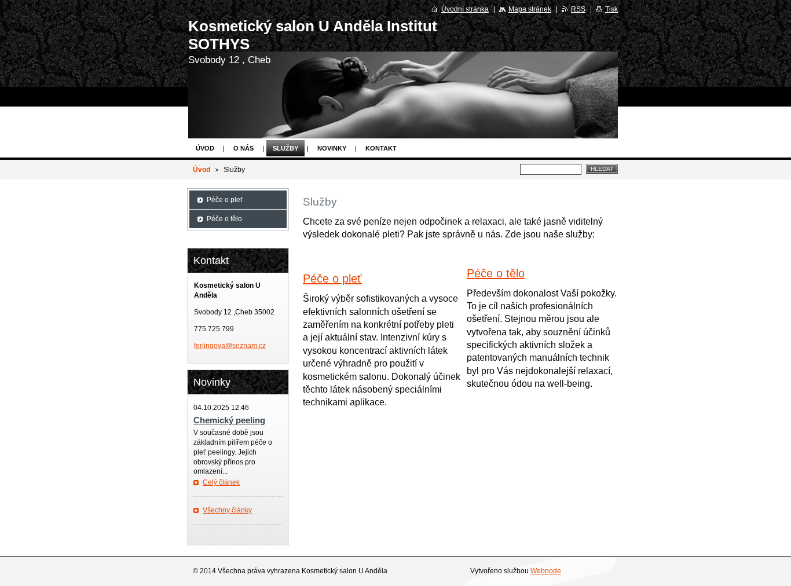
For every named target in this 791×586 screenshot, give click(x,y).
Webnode (545, 571)
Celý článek (221, 482)
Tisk (611, 9)
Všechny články (227, 510)
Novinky (331, 148)
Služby (285, 148)
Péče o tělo (496, 273)
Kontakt (381, 148)
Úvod (205, 148)
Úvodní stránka (465, 9)
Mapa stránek (529, 9)
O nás (243, 148)
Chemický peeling (229, 420)
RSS (578, 9)
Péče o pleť (332, 278)
